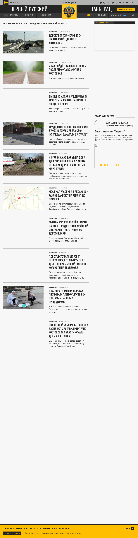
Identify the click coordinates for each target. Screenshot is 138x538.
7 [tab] (115, 165)
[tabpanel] (114, 156)
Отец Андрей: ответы (104, 22)
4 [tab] (107, 165)
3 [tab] (104, 165)
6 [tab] (112, 165)
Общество (53, 32)
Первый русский (29, 9)
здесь (78, 533)
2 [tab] (101, 165)
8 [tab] (118, 165)
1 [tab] (98, 165)
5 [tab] (110, 165)
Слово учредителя (104, 116)
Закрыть (126, 528)
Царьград (101, 9)
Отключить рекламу (125, 9)
